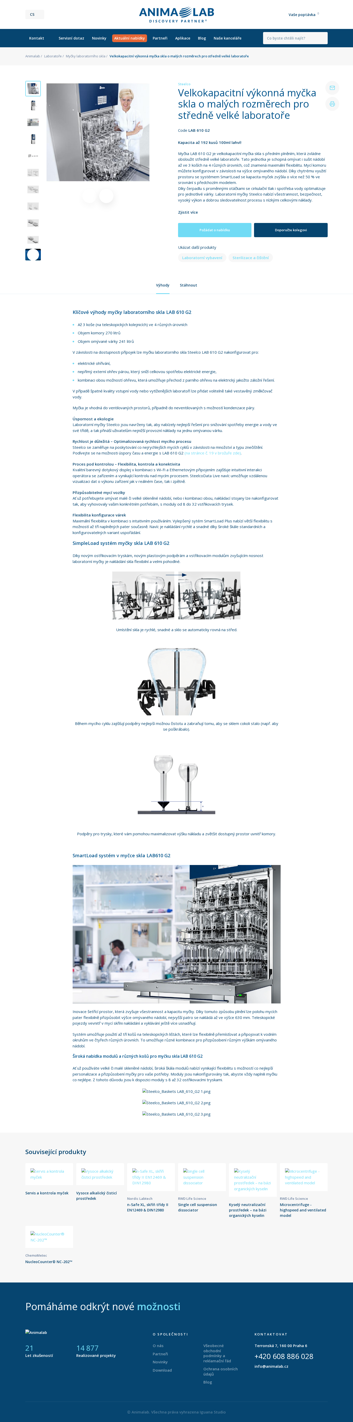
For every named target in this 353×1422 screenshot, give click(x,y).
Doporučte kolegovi (291, 230)
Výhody (163, 285)
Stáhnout (188, 285)
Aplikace (182, 38)
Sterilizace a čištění (251, 257)
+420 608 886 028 (284, 1356)
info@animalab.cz (271, 1366)
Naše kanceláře (227, 38)
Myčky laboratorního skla (85, 56)
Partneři (160, 38)
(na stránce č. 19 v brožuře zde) (213, 452)
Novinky (99, 38)
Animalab (32, 56)
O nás (158, 1345)
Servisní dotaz (71, 38)
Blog (202, 38)
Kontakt (36, 38)
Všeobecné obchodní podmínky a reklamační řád (217, 1353)
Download (162, 1370)
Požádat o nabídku (214, 230)
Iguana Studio (213, 1412)
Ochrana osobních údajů (220, 1371)
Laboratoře (53, 56)
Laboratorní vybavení (202, 257)
